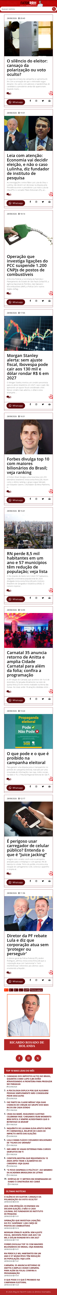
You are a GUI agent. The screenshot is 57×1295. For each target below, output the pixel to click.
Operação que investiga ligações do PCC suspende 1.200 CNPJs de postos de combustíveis (22, 1223)
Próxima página (36, 990)
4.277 (26, 990)
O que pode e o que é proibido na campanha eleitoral (22, 1281)
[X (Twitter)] (37, 1058)
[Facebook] (19, 1058)
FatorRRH (28, 6)
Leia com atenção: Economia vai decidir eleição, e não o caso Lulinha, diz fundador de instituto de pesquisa (23, 1210)
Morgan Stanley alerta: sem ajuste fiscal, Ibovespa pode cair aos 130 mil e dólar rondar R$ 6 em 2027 (23, 1235)
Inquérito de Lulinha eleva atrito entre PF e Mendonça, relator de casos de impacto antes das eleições (29, 1131)
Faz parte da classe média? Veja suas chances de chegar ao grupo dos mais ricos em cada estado (28, 1105)
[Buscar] (54, 9)
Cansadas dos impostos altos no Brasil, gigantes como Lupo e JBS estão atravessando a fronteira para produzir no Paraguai (29, 1080)
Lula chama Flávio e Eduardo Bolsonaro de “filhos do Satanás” (29, 1141)
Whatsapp (18, 102)
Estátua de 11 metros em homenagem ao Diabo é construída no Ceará (29, 1180)
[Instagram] (28, 1058)
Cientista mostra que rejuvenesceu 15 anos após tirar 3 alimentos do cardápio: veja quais (27, 1161)
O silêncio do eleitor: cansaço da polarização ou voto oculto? (22, 1198)
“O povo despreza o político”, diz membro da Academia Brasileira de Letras (29, 1171)
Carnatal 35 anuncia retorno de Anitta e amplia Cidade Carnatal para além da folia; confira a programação (22, 1269)
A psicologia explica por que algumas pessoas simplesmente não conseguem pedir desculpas (27, 1093)
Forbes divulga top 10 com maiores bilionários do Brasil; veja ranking (23, 1245)
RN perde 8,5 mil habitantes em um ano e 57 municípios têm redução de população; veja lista (22, 1256)
